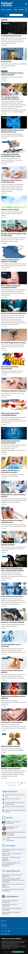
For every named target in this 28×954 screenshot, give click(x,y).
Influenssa (5, 508)
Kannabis (4, 756)
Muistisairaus (5, 584)
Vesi (3, 632)
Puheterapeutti (5, 482)
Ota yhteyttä (3, 924)
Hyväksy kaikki (18, 951)
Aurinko (4, 197)
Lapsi (3, 458)
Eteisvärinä (5, 684)
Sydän (3, 9)
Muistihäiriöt (5, 84)
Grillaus (4, 532)
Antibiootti (5, 167)
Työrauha (4, 49)
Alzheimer (4, 247)
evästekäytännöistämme (19, 945)
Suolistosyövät (5, 117)
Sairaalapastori (6, 23)
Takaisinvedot (4, 71)
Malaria (4, 378)
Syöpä (15, 9)
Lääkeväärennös (6, 142)
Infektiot (21, 9)
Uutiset (4, 221)
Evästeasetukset (7, 951)
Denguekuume (5, 330)
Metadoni (4, 273)
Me (1, 922)
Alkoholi (4, 301)
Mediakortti (3, 920)
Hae (6, 15)
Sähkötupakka (5, 658)
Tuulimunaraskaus (6, 710)
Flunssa (4, 734)
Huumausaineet (5, 354)
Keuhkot (9, 9)
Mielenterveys (5, 556)
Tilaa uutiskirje (4, 926)
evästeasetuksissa (14, 948)
